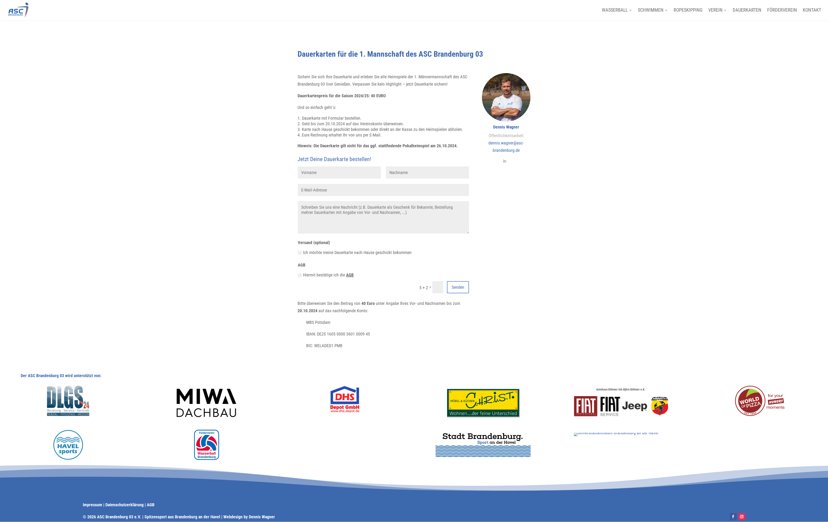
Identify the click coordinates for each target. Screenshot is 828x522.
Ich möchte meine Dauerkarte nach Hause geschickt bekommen (357, 252)
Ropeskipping (688, 11)
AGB (350, 274)
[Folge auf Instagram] (741, 516)
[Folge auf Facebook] (733, 516)
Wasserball (615, 11)
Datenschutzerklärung (124, 504)
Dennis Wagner (262, 516)
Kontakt (812, 11)
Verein (715, 11)
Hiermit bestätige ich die (328, 274)
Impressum (92, 504)
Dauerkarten (747, 11)
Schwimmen (650, 11)
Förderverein (782, 11)
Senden (458, 287)
